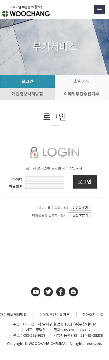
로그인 (27, 81)
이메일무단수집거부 (54, 314)
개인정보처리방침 (27, 94)
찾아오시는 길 (92, 314)
